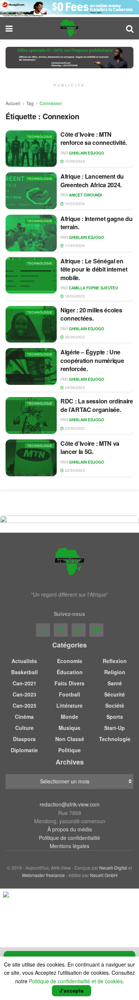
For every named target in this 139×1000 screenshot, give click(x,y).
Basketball (24, 672)
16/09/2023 (74, 296)
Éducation (70, 672)
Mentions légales (69, 846)
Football (69, 694)
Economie (69, 661)
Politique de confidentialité (69, 837)
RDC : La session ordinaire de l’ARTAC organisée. (96, 405)
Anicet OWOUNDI (85, 195)
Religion (114, 672)
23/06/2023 (74, 428)
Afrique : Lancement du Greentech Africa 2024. (92, 180)
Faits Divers (69, 683)
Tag (30, 103)
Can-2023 (24, 694)
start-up (114, 727)
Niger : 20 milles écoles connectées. (91, 314)
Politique (69, 750)
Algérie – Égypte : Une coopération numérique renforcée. (92, 360)
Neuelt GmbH (104, 875)
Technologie (39, 136)
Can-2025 (24, 705)
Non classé (69, 739)
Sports (114, 716)
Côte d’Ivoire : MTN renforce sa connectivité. (93, 138)
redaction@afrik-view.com (70, 804)
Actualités (24, 661)
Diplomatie (24, 750)
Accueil (13, 103)
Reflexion (115, 661)
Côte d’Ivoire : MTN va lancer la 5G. (89, 447)
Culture (24, 727)
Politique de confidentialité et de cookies (76, 981)
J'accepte (71, 990)
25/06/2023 (74, 337)
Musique (69, 727)
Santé (114, 683)
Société (114, 705)
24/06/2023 (74, 387)
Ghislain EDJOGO (86, 153)
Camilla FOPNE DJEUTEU (93, 287)
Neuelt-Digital (113, 867)
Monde (69, 716)
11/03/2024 (74, 245)
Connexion (51, 103)
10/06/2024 (74, 161)
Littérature (69, 705)
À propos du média (69, 829)
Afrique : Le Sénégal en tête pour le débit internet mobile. (93, 269)
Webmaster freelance (43, 875)
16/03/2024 (74, 203)
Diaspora (24, 739)
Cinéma (24, 716)
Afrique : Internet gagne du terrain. (96, 222)
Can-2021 (24, 683)
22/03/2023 (74, 470)
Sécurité (114, 694)
